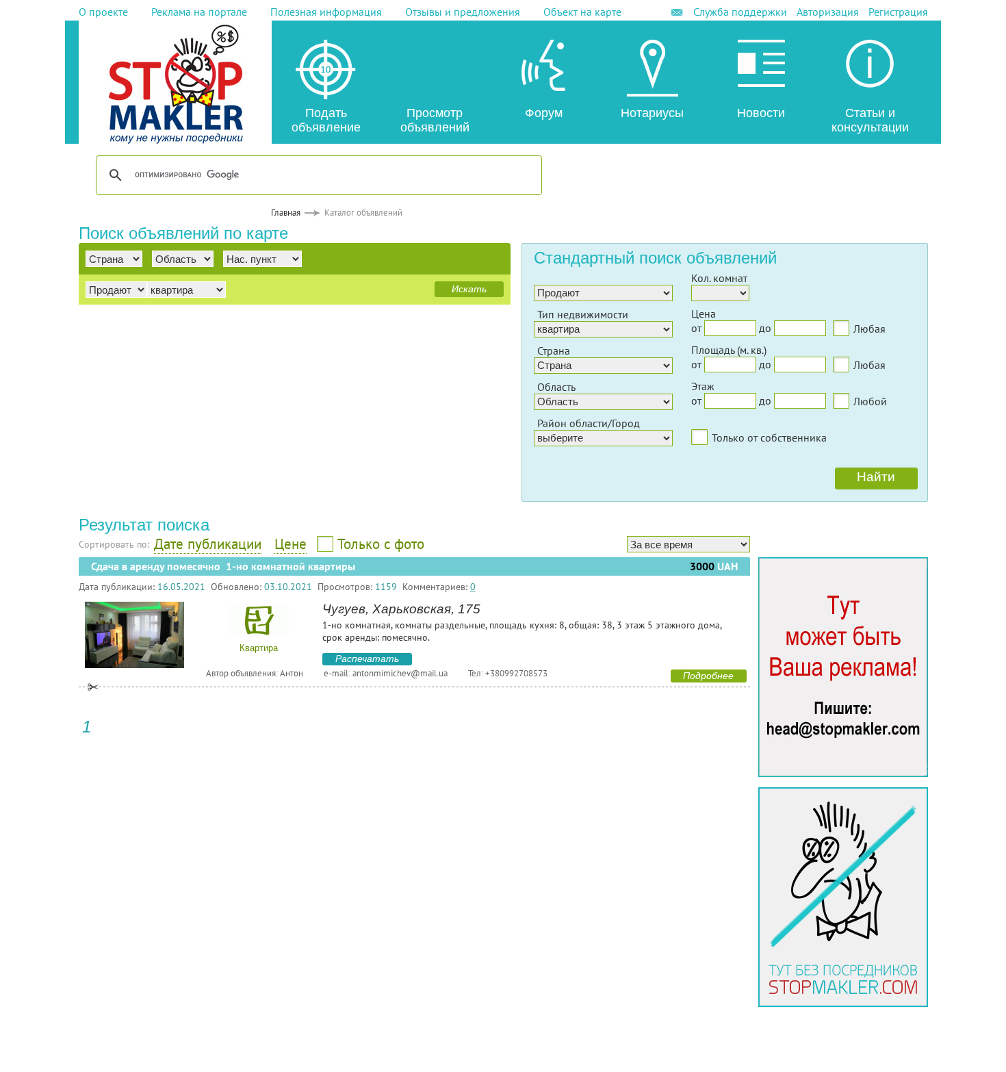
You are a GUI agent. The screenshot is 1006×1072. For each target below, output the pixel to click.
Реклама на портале (199, 11)
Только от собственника (769, 437)
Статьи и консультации (870, 120)
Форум (544, 113)
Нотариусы (652, 113)
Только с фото (380, 544)
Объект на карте (582, 11)
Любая (869, 328)
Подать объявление (326, 120)
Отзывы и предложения (462, 11)
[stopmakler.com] (843, 773)
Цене (290, 544)
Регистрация (898, 11)
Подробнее (708, 675)
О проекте (103, 11)
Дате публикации (207, 544)
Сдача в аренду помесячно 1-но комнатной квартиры (223, 566)
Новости (761, 113)
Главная (285, 212)
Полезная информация (326, 11)
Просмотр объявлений (434, 120)
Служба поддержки (740, 11)
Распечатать (367, 658)
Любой (870, 401)
